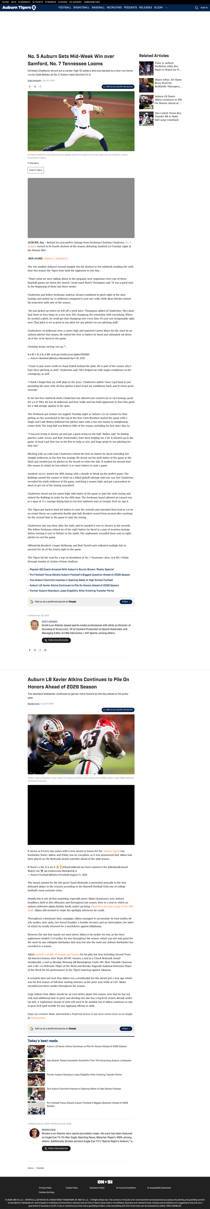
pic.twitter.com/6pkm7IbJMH (72, 354)
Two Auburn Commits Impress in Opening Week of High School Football (71, 580)
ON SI (13, 2)
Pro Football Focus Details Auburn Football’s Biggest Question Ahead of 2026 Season (80, 575)
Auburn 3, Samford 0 (56, 258)
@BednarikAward (118, 867)
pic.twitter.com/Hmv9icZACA (60, 871)
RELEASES (145, 7)
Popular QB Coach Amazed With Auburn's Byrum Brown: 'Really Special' (72, 569)
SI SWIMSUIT (24, 2)
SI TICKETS (38, 2)
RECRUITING (114, 7)
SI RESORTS (50, 2)
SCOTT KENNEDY (49, 622)
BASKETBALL (81, 7)
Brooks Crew (34, 704)
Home (30, 1168)
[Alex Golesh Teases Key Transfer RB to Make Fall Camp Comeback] (160, 119)
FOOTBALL (65, 7)
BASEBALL (98, 7)
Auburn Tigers (35, 170)
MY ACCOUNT (75, 2)
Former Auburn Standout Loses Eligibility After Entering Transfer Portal (72, 591)
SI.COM (5, 2)
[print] (45, 650)
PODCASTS (130, 7)
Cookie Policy (72, 1188)
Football (40, 1168)
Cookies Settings (46, 1192)
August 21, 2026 (78, 874)
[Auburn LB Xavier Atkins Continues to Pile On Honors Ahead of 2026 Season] (160, 102)
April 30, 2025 (77, 358)
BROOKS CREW (49, 1130)
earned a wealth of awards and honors (57, 954)
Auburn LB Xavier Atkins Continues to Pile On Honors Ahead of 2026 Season (74, 585)
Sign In (204, 8)
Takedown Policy (96, 1188)
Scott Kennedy (34, 81)
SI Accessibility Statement (159, 1188)
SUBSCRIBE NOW (92, 2)
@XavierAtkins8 (71, 867)
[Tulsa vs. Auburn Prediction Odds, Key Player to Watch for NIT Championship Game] (160, 68)
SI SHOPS (62, 2)
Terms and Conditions (126, 1188)
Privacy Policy (45, 1188)
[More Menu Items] (166, 7)
